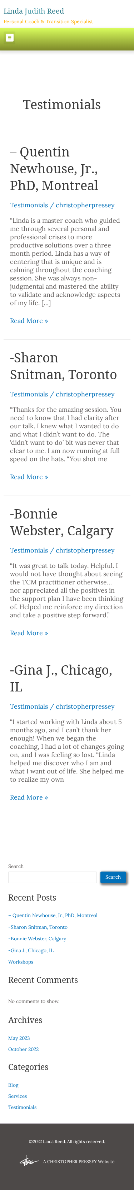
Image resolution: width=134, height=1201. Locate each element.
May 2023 (19, 1038)
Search (16, 866)
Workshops (20, 962)
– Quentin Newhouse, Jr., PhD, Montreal (54, 168)
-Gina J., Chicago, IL (61, 678)
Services (17, 1096)
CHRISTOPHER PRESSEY (72, 1161)
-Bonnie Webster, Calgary (61, 522)
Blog (13, 1085)
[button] (9, 38)
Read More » (29, 321)
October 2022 (23, 1049)
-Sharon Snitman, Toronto (63, 366)
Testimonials (29, 205)
